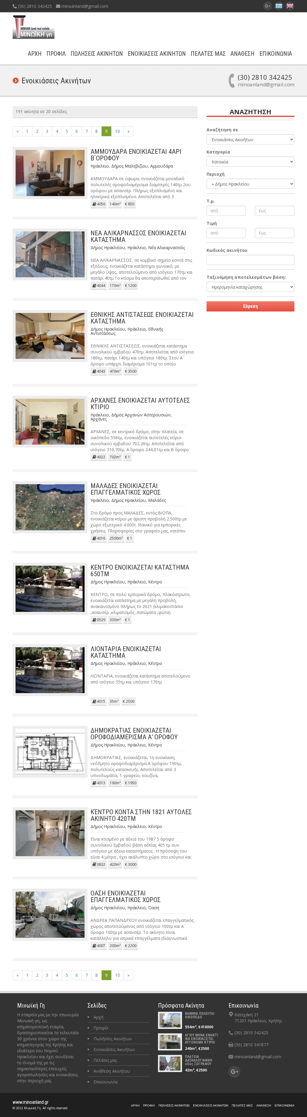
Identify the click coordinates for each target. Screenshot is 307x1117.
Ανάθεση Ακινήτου (112, 1071)
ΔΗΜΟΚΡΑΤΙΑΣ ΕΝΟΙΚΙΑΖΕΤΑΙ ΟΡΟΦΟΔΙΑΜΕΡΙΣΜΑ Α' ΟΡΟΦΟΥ (134, 734)
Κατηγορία (218, 152)
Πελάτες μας (105, 1060)
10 (117, 131)
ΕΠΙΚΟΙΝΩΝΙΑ (275, 53)
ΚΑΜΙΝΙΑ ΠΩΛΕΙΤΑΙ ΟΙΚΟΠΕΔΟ (199, 1015)
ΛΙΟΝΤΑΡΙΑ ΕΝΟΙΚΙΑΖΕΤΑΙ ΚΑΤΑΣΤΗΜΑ (126, 652)
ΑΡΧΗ (35, 53)
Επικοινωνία (106, 1082)
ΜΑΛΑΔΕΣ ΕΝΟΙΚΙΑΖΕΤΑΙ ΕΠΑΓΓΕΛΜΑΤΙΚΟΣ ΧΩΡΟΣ (126, 489)
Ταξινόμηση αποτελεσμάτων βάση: (246, 277)
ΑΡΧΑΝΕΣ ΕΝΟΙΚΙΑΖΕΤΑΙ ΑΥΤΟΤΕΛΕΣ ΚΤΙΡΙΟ (140, 404)
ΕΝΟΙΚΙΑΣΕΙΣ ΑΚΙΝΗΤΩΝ (157, 53)
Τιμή (212, 223)
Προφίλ (101, 1028)
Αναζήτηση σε (222, 130)
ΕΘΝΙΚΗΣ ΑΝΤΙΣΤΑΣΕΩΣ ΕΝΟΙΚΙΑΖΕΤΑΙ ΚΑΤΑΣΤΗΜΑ (142, 318)
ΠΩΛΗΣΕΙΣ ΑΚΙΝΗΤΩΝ (96, 53)
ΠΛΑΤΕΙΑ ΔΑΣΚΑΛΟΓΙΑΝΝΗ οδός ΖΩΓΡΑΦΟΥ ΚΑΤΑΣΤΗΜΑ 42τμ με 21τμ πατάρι (201, 1064)
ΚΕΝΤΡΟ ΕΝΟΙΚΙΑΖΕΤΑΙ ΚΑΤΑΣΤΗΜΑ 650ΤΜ (140, 571)
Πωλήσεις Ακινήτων (113, 1038)
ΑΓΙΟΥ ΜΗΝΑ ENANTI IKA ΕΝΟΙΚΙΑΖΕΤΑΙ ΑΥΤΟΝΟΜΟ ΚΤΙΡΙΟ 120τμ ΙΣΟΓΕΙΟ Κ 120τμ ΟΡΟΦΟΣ (201, 1042)
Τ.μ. (211, 201)
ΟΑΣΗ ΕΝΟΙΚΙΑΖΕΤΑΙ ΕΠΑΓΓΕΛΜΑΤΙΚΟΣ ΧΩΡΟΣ (126, 896)
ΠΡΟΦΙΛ (56, 53)
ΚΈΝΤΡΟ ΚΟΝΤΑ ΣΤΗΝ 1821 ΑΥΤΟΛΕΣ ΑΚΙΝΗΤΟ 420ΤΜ (141, 815)
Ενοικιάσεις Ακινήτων (114, 1049)
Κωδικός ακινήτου (227, 250)
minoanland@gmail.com (84, 6)
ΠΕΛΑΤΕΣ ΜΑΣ (208, 53)
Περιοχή (216, 174)
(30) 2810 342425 (34, 6)
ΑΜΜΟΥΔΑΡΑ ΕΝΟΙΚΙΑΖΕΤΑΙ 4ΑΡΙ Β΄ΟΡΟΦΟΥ (136, 155)
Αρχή (98, 1017)
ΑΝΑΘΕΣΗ (243, 53)
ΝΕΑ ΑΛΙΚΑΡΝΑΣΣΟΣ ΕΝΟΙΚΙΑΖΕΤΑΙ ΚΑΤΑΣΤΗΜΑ (138, 236)
